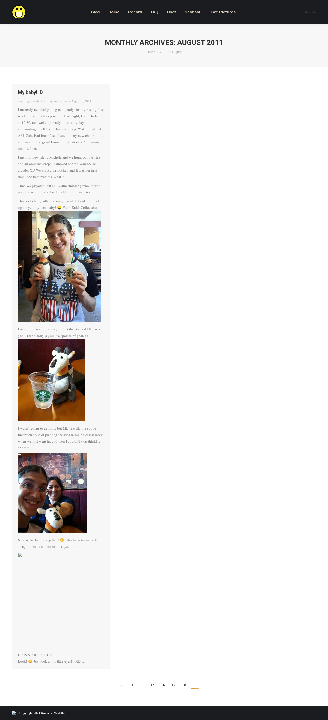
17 (174, 684)
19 (195, 684)
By (58, 101)
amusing (23, 101)
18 (184, 684)
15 (152, 684)
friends (34, 101)
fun (43, 101)
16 (163, 684)
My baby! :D (30, 92)
